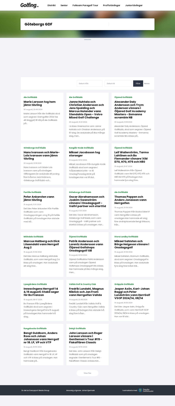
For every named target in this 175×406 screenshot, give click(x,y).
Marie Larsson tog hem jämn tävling (40, 103)
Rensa (146, 83)
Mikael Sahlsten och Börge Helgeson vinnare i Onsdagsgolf (131, 244)
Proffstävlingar (111, 5)
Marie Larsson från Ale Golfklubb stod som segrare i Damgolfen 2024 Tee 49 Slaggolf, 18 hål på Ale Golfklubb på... (42, 118)
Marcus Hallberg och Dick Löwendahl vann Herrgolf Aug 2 (42, 244)
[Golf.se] (145, 390)
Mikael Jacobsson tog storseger (84, 154)
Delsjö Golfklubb (77, 328)
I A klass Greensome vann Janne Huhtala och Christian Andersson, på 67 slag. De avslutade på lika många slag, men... (87, 131)
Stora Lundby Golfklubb (126, 236)
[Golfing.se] (30, 5)
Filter (138, 83)
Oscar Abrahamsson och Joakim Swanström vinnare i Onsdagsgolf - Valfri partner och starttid (87, 201)
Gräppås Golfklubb (124, 284)
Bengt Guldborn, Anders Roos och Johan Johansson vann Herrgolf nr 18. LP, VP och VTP (41, 337)
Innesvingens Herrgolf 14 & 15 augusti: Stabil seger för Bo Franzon (41, 292)
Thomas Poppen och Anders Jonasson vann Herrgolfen (130, 200)
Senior (64, 5)
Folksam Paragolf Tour (85, 5)
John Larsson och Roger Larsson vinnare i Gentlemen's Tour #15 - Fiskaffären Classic (85, 337)
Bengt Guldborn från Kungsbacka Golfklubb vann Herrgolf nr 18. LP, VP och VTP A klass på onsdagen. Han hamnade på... (40, 356)
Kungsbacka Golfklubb (35, 328)
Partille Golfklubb (32, 192)
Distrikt (52, 5)
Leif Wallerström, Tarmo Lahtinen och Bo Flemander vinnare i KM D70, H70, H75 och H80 (131, 157)
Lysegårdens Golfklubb (35, 284)
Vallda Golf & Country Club (82, 284)
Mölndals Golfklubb (33, 236)
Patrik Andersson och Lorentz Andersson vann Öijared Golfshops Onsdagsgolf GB (86, 246)
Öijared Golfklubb (123, 97)
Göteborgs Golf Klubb (35, 147)
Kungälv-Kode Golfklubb (81, 147)
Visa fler (87, 373)
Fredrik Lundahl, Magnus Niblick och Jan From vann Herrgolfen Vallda (86, 292)
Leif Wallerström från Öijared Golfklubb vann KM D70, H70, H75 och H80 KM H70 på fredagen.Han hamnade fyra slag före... (131, 175)
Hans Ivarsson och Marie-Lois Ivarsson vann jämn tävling (42, 155)
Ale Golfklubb (30, 97)
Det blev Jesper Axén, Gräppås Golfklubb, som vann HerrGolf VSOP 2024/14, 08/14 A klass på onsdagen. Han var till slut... (131, 311)
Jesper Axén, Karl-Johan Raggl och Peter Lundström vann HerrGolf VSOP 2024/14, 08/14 (132, 293)
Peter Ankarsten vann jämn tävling (39, 198)
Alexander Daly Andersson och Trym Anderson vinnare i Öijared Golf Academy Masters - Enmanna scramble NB (130, 109)
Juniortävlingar (134, 5)
